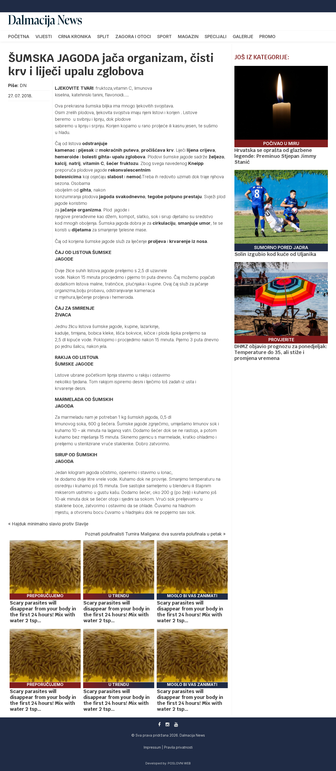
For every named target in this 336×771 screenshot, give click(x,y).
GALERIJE (243, 36)
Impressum (153, 747)
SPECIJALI (216, 36)
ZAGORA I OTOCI (133, 36)
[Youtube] (176, 724)
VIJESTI (43, 36)
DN (23, 85)
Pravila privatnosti (178, 747)
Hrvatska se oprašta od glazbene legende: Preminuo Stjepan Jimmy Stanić (275, 156)
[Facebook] (159, 724)
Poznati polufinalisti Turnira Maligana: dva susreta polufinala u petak (153, 533)
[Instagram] (167, 724)
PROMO (267, 36)
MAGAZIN (188, 36)
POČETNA (18, 36)
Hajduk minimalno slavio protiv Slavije (50, 523)
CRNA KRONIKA (74, 36)
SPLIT (103, 36)
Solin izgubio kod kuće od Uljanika (275, 254)
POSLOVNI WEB (179, 763)
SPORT (164, 36)
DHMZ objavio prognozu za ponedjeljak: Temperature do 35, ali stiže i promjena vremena (280, 352)
